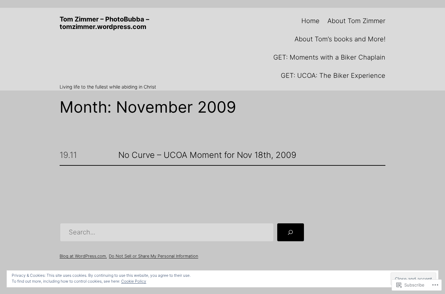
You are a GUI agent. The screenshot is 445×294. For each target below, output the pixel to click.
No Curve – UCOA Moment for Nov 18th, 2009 (207, 155)
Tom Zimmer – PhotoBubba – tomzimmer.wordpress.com (104, 23)
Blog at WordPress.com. (83, 256)
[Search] (290, 232)
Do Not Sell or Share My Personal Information (153, 256)
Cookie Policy (133, 281)
